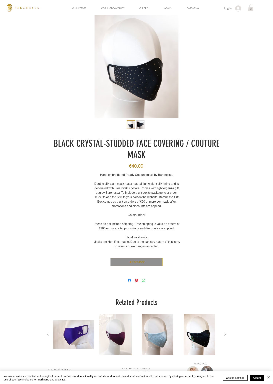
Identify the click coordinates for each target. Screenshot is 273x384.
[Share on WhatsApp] (143, 280)
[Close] (268, 377)
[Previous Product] (48, 334)
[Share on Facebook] (129, 280)
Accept (257, 378)
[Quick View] (73, 334)
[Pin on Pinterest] (136, 280)
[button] (251, 7)
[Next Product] (225, 334)
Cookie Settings (235, 378)
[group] (137, 334)
